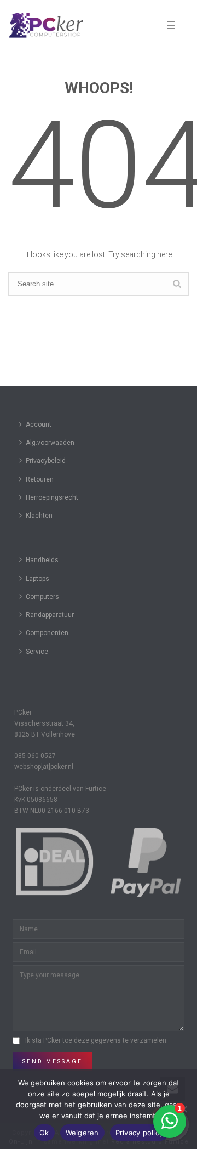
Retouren (40, 479)
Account (38, 424)
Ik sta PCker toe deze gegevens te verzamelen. (96, 1040)
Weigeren (82, 1132)
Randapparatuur (50, 615)
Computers (42, 597)
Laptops (37, 578)
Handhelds (42, 560)
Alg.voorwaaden (50, 442)
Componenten (47, 633)
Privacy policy (139, 1132)
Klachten (39, 515)
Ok (44, 1132)
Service (37, 651)
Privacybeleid (46, 461)
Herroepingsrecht (52, 497)
